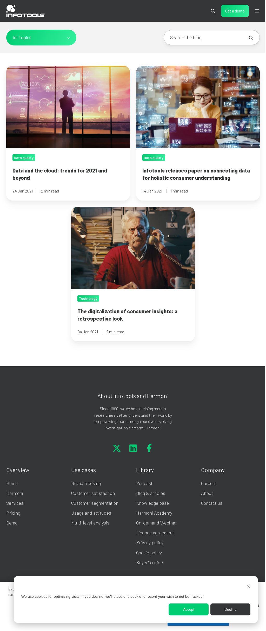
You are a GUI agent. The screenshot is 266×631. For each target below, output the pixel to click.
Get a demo (235, 10)
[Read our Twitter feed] (116, 448)
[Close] (257, 606)
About (207, 493)
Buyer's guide (149, 562)
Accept (188, 609)
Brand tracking (86, 483)
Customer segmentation (94, 503)
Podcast (144, 483)
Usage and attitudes (91, 513)
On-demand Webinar (156, 523)
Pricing (13, 513)
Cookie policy (149, 552)
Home (12, 483)
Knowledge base (152, 503)
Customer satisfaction (93, 493)
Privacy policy (149, 542)
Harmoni (14, 493)
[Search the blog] (251, 37)
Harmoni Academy (154, 513)
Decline (230, 609)
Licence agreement (155, 532)
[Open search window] (212, 11)
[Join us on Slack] (133, 448)
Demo (11, 523)
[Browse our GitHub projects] (149, 448)
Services (14, 503)
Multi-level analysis (90, 523)
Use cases (83, 469)
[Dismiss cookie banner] (248, 586)
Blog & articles (150, 493)
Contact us (211, 503)
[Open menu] (257, 11)
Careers (209, 483)
